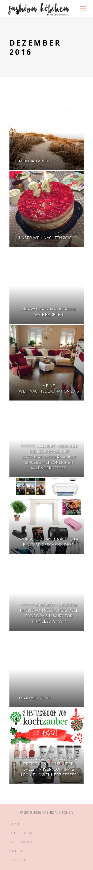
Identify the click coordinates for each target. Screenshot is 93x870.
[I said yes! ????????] (46, 669)
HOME (15, 824)
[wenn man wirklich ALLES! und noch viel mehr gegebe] (13, 799)
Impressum (21, 833)
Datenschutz (23, 842)
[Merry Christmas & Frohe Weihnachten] (46, 286)
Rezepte (18, 860)
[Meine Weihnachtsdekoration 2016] (46, 363)
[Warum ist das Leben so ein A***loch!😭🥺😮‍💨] (2, 799)
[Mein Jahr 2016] (46, 132)
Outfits (17, 851)
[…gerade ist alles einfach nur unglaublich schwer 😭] (25, 799)
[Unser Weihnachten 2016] (46, 209)
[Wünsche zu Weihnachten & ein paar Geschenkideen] (46, 516)
